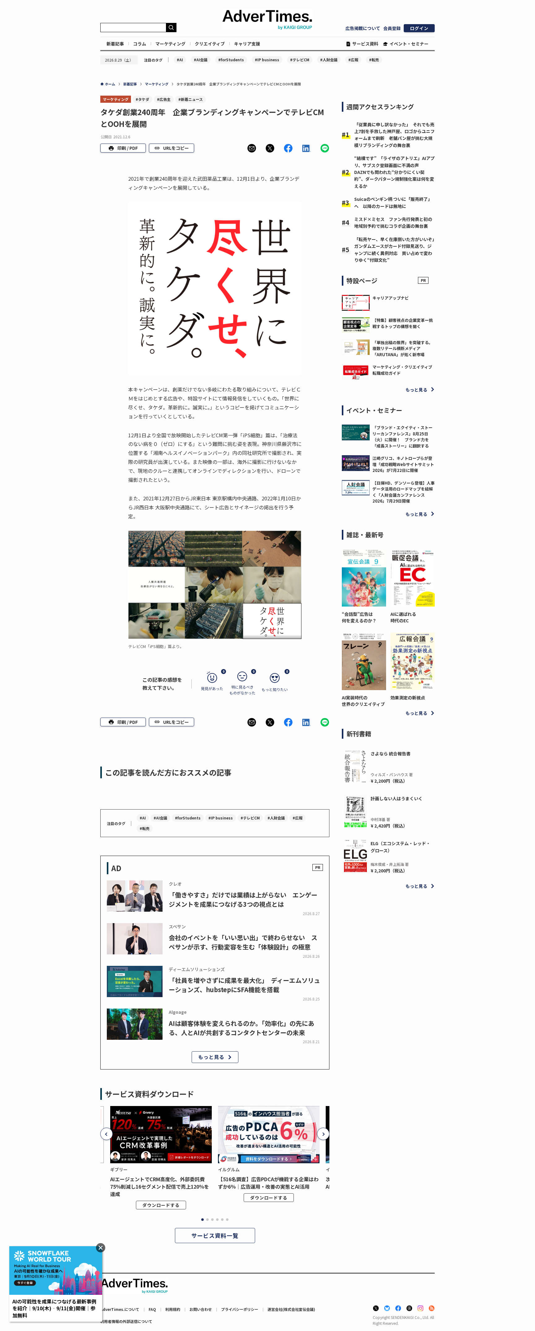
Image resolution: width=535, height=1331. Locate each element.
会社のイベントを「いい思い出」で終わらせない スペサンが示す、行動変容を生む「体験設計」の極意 (243, 942)
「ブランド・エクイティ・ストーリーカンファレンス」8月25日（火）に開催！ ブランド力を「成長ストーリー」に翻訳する (402, 437)
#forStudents (231, 59)
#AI (180, 59)
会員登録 (392, 28)
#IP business (267, 59)
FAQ (152, 1309)
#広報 (353, 59)
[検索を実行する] (171, 27)
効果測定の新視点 (407, 697)
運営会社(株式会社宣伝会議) (291, 1309)
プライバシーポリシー (239, 1309)
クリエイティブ (210, 44)
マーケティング (170, 44)
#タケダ (142, 99)
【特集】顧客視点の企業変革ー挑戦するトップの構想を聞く (402, 323)
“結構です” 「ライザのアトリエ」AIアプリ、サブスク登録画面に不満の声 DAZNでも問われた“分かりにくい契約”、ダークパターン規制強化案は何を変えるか (394, 172)
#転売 (374, 59)
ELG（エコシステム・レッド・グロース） (400, 846)
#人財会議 (328, 59)
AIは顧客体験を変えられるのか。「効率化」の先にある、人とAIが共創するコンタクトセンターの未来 (241, 1028)
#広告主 (164, 99)
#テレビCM (299, 59)
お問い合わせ (200, 1309)
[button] (251, 148)
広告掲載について (363, 28)
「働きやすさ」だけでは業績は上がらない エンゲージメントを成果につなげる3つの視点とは (243, 899)
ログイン (419, 28)
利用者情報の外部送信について (126, 1321)
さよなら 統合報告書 (391, 753)
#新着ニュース (190, 99)
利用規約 (172, 1309)
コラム (139, 44)
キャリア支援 (247, 44)
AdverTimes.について (119, 1309)
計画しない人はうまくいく (397, 798)
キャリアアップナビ (390, 298)
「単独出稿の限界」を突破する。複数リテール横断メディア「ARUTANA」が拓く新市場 (402, 348)
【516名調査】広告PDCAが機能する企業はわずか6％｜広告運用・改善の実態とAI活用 (268, 1182)
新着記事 (115, 44)
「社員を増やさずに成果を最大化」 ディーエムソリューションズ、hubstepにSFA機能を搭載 (244, 985)
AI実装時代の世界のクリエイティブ (363, 700)
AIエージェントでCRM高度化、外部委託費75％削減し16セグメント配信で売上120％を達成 (159, 1186)
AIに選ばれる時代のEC (403, 617)
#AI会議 (200, 59)
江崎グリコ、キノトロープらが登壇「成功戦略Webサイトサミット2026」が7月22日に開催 (403, 464)
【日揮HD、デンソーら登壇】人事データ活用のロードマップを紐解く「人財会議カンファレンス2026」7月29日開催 (403, 492)
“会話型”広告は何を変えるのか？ (359, 617)
